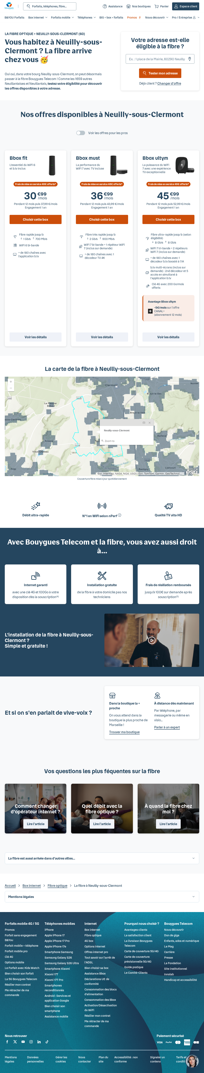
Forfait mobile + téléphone (21, 945)
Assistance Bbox (95, 973)
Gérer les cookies (61, 1059)
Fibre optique (57, 885)
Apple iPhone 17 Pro (57, 940)
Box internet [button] (36, 17)
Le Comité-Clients (135, 972)
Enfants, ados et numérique (181, 940)
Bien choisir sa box (96, 968)
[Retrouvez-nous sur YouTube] (23, 1042)
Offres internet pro (96, 952)
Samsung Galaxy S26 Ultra (62, 963)
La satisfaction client (137, 935)
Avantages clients (135, 929)
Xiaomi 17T (51, 974)
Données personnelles (35, 1059)
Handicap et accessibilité (180, 979)
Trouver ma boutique (124, 732)
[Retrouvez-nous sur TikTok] (47, 1042)
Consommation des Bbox (100, 999)
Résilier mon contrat (18, 984)
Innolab (169, 974)
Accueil (10, 885)
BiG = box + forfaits (111, 17)
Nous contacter (84, 1059)
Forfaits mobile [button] (60, 17)
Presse (168, 957)
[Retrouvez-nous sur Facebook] (7, 1042)
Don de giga (171, 935)
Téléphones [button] (84, 17)
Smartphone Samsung (59, 952)
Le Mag (169, 946)
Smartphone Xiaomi (57, 968)
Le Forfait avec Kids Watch (22, 968)
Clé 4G (9, 956)
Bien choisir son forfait (19, 973)
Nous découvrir (174, 929)
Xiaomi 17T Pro (54, 979)
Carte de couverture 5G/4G (141, 951)
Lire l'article (35, 824)
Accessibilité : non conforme (126, 1059)
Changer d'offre (169, 83)
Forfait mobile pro (16, 951)
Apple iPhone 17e (55, 946)
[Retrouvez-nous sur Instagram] (31, 1042)
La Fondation (172, 963)
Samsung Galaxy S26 (58, 957)
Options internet (94, 946)
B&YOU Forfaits (14, 17)
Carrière (169, 952)
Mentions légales (11, 1059)
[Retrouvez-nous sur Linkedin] (39, 1042)
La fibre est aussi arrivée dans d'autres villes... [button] (41, 858)
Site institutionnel (175, 968)
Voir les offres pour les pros (108, 133)
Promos (132, 17)
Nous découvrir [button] (155, 17)
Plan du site (103, 1059)
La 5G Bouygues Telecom (21, 979)
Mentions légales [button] (21, 897)
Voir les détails (36, 337)
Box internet (32, 885)
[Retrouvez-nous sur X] (15, 1042)
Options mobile (14, 962)
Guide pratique (133, 967)
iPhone (49, 929)
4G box (88, 940)
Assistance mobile (56, 1016)
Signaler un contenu (157, 1059)
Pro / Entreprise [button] (182, 17)
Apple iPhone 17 (55, 935)
